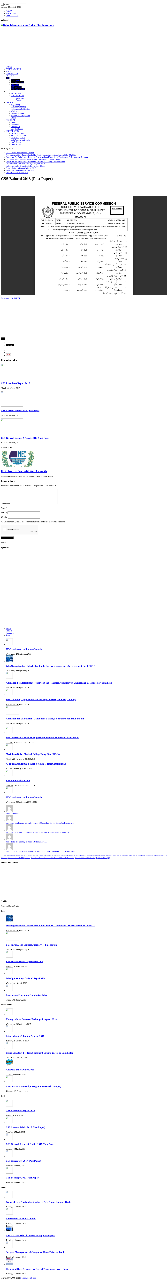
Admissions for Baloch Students (69, 855)
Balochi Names (17, 129)
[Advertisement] (84, 2)
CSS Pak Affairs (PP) (104, 858)
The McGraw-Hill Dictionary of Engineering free (30, 1235)
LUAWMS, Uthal (18, 138)
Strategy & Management (20, 116)
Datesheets (15, 124)
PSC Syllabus (16, 93)
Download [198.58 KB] (10, 298)
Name (4, 508)
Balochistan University (14, 858)
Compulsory (20, 98)
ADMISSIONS (12, 74)
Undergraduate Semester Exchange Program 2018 (25, 164)
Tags (8, 635)
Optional (19, 100)
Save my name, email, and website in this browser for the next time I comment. (34, 522)
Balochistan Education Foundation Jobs (26, 995)
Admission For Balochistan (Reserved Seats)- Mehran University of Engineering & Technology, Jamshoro (47, 157)
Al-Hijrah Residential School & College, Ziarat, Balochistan (36, 763)
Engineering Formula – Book (21, 1218)
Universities (15, 127)
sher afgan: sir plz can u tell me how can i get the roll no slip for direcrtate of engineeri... (40, 823)
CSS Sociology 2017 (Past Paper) (22, 1177)
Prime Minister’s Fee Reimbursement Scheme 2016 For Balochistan (39, 1053)
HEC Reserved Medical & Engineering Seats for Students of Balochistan (42, 737)
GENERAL (10, 120)
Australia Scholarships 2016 (20, 1069)
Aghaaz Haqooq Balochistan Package (156, 855)
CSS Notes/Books (18, 89)
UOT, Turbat (16, 144)
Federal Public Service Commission (64, 858)
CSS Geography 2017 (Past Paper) (23, 1161)
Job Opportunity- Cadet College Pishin (25, 978)
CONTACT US (12, 16)
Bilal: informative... (13, 813)
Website (4, 517)
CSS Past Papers (17, 82)
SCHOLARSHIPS (13, 69)
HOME (9, 11)
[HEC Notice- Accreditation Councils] (9, 792)
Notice (13, 122)
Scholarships (82, 855)
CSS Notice (15, 80)
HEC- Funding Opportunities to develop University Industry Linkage (33, 159)
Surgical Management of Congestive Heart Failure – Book (35, 1252)
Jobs (5, 855)
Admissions (56, 855)
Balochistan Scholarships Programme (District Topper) (33, 1086)
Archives (4, 906)
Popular (9, 631)
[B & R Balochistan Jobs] (9, 776)
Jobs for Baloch (48, 855)
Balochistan (4, 858)
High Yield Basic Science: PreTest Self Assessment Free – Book (37, 1269)
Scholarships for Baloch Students (96, 855)
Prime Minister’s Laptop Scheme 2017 (21, 168)
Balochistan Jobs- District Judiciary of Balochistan (25, 166)
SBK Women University (20, 140)
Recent (8, 629)
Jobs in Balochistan (38, 855)
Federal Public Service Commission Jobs (42, 858)
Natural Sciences (17, 113)
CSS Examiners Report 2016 (17, 173)
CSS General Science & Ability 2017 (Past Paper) (25, 438)
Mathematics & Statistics (20, 109)
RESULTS (10, 76)
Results (143, 855)
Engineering (15, 104)
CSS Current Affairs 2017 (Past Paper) (20, 410)
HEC (22, 858)
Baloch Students (15, 855)
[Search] (2, 5)
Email (4, 513)
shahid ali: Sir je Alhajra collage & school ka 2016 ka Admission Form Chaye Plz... (38, 832)
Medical (14, 111)
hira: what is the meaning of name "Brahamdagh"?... (26, 842)
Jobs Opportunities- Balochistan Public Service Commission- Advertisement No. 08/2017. (41, 155)
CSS (7, 78)
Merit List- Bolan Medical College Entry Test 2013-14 (33, 754)
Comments (10, 633)
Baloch (9, 855)
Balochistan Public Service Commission (117, 855)
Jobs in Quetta (137, 855)
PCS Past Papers (17, 96)
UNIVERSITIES (12, 131)
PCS (7, 91)
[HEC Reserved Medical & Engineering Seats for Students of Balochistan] (9, 733)
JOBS (8, 71)
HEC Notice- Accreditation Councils (20, 153)
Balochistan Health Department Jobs (20, 170)
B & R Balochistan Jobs (18, 780)
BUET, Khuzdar (17, 133)
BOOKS (9, 102)
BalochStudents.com (28, 1278)
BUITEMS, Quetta (18, 135)
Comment (5, 504)
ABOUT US (11, 13)
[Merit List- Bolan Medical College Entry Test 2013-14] (9, 749)
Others (13, 118)
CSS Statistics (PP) (92, 858)
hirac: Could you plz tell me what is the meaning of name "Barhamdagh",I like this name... (41, 851)
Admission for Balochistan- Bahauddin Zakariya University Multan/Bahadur (35, 162)
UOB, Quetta (16, 142)
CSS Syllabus (16, 87)
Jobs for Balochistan (26, 855)
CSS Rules (15, 85)
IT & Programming (18, 107)
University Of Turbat (81, 858)
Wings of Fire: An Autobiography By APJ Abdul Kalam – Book (38, 1202)
